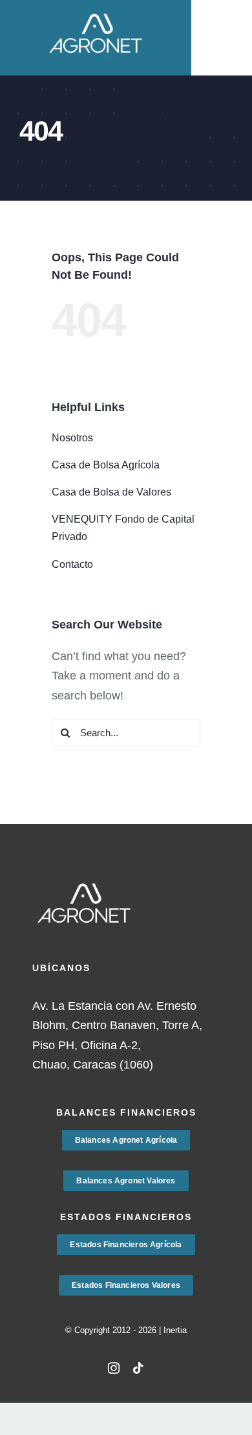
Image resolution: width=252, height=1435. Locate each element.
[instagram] (114, 1368)
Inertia (175, 1330)
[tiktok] (138, 1368)
